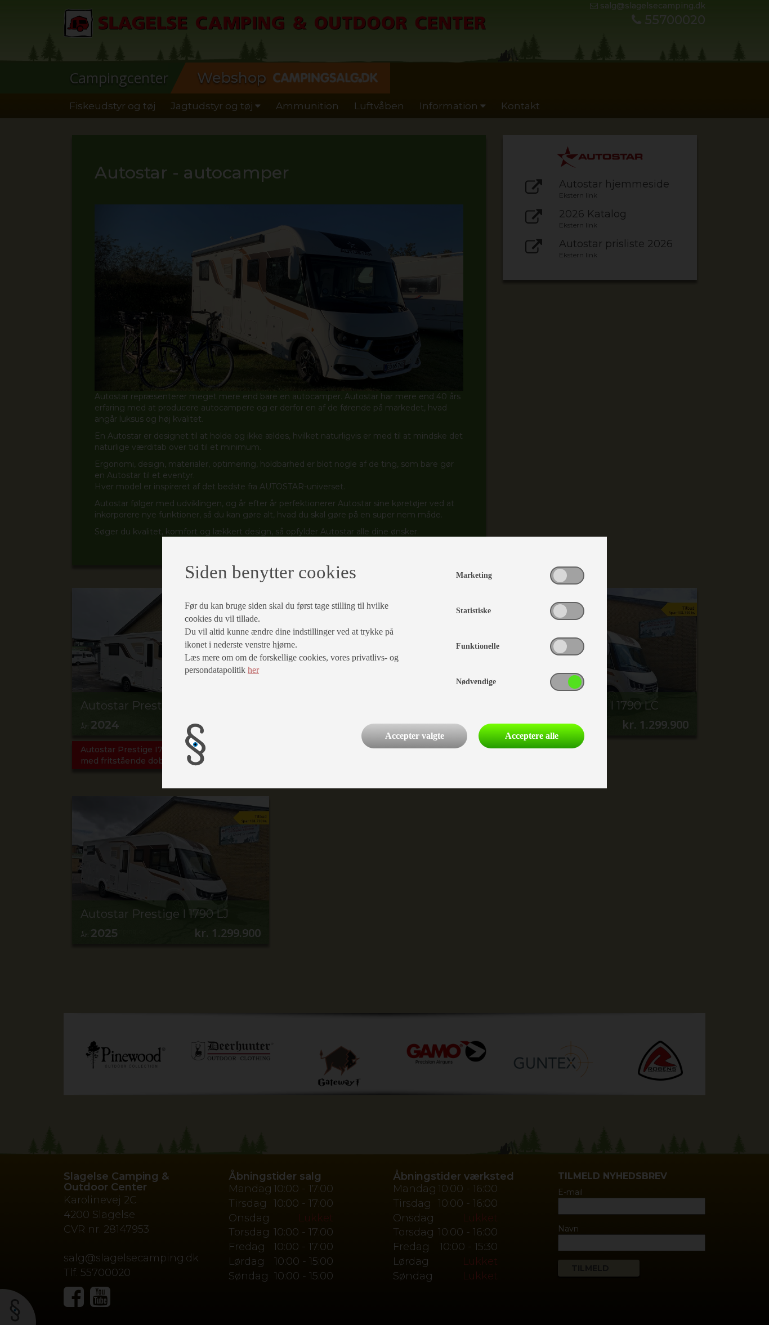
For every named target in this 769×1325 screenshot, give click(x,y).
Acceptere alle (531, 735)
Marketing (474, 575)
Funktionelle (477, 646)
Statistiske (473, 610)
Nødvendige (476, 681)
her (253, 670)
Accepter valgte (414, 735)
